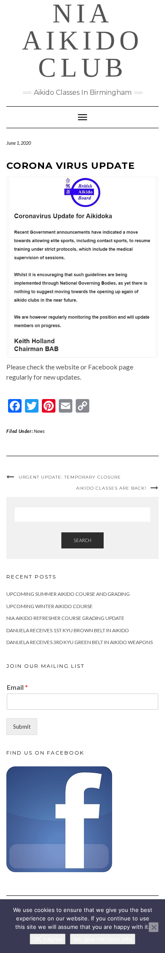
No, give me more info (102, 939)
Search (82, 540)
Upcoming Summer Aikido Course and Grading (68, 594)
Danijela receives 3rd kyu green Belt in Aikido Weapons (79, 642)
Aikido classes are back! (111, 488)
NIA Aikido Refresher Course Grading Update (65, 618)
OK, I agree (47, 939)
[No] (153, 927)
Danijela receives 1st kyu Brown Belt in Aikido (67, 630)
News (39, 431)
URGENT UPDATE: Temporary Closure (70, 477)
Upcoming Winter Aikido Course (49, 606)
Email (17, 687)
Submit (21, 726)
